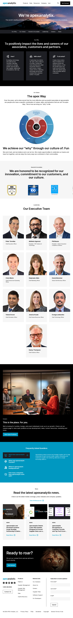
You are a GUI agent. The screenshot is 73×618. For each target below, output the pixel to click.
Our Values (23, 31)
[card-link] (13, 522)
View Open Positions (10, 434)
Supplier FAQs (37, 591)
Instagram (6, 583)
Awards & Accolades (33, 31)
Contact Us (7, 591)
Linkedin (4, 583)
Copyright (46, 611)
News (59, 31)
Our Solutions (36, 582)
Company (44, 3)
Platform (20, 582)
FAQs (32, 611)
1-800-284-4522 (7, 587)
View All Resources (36, 500)
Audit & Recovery (22, 596)
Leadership (45, 31)
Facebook (14, 583)
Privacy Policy (24, 611)
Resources (37, 3)
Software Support (38, 595)
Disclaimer (38, 611)
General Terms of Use (57, 611)
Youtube (9, 583)
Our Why (14, 31)
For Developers (37, 598)
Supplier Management (24, 585)
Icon (49, 3)
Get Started (65, 3)
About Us (35, 585)
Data (31, 3)
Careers (53, 31)
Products (25, 3)
